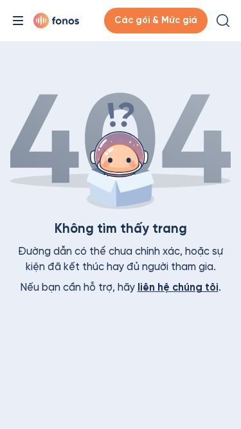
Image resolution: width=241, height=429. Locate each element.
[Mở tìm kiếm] (223, 20)
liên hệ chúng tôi (178, 287)
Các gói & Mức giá (155, 20)
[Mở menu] (18, 20)
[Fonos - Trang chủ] (56, 20)
